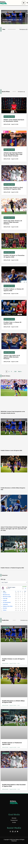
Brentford (5, 608)
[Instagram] (10, 831)
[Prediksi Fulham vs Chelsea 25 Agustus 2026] (14, 274)
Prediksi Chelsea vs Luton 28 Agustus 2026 (11, 450)
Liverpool (5, 600)
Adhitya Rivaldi (7, 124)
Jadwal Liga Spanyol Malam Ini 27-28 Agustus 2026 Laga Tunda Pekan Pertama (13, 154)
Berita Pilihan (6, 91)
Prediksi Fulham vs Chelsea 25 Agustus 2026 (14, 289)
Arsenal (4, 592)
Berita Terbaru (6, 376)
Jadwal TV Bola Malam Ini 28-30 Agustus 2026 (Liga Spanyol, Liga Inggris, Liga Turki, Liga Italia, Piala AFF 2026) (14, 528)
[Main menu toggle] (23, 2)
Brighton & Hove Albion (7, 606)
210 (15, 371)
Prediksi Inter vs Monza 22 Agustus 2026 (12, 323)
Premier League (11, 587)
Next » (20, 371)
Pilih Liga (3, 579)
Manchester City (6, 594)
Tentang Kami (14, 820)
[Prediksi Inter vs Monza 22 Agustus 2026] (14, 307)
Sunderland (5, 604)
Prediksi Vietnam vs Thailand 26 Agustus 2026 (12, 567)
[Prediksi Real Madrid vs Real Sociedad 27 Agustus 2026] (14, 173)
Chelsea (4, 610)
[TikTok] (15, 831)
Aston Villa (5, 598)
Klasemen (5, 575)
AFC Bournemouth (7, 602)
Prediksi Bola (5, 620)
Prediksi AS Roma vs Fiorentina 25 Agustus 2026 (14, 256)
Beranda (14, 818)
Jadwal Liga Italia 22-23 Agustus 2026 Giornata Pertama (12, 357)
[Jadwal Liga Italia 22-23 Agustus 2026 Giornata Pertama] (14, 341)
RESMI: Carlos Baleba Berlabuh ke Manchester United (14, 120)
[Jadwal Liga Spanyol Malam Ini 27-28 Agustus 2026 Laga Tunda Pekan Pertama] (14, 138)
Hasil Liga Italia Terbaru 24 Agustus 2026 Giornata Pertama (13, 222)
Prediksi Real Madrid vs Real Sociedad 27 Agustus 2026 (13, 188)
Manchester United (7, 596)
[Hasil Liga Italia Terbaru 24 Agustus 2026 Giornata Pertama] (14, 206)
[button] (27, 3)
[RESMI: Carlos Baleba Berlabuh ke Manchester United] (14, 105)
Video (3, 29)
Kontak (14, 822)
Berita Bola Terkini (9, 116)
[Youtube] (12, 831)
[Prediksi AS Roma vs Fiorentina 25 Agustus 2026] (14, 241)
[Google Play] (17, 831)
